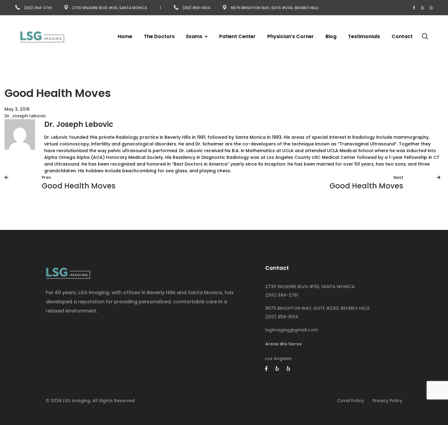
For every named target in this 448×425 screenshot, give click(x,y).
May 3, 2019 (17, 109)
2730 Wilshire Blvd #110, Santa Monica (109, 7)
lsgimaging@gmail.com (291, 330)
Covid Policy (350, 401)
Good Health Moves (79, 186)
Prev (46, 177)
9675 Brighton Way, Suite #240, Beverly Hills (274, 7)
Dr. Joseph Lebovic (25, 116)
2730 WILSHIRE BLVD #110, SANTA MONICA (310, 287)
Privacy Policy (387, 401)
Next (398, 177)
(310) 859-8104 (196, 7)
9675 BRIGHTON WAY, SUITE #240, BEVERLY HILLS (317, 308)
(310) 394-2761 (38, 7)
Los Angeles (278, 358)
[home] (68, 271)
